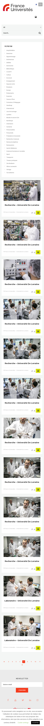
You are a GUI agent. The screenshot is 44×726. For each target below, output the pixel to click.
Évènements (10, 93)
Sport (8, 154)
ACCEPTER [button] (35, 722)
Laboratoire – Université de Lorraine (22, 601)
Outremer (9, 127)
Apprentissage (10, 56)
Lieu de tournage (11, 111)
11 (40, 661)
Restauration (10, 145)
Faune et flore (10, 99)
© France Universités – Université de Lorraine (16, 212)
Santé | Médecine (11, 148)
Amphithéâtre (10, 50)
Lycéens (8, 114)
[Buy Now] (34, 213)
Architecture (10, 59)
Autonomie (9, 65)
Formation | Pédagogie (13, 102)
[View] (32, 213)
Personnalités (10, 130)
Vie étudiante (10, 163)
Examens (9, 96)
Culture (8, 75)
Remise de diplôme (12, 142)
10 (35, 661)
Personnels (9, 133)
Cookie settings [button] (23, 723)
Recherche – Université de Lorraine (22, 205)
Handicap (9, 105)
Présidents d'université (13, 136)
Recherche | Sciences (12, 139)
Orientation (9, 123)
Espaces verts (10, 84)
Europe (8, 90)
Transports (9, 157)
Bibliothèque (10, 69)
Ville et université (11, 166)
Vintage (8, 169)
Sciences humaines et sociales (15, 151)
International (10, 108)
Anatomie (9, 53)
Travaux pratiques (11, 160)
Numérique (9, 120)
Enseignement (10, 81)
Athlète (8, 62)
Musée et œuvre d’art (12, 117)
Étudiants (9, 87)
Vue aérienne (10, 172)
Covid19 (8, 72)
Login (36, 4)
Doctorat (9, 78)
